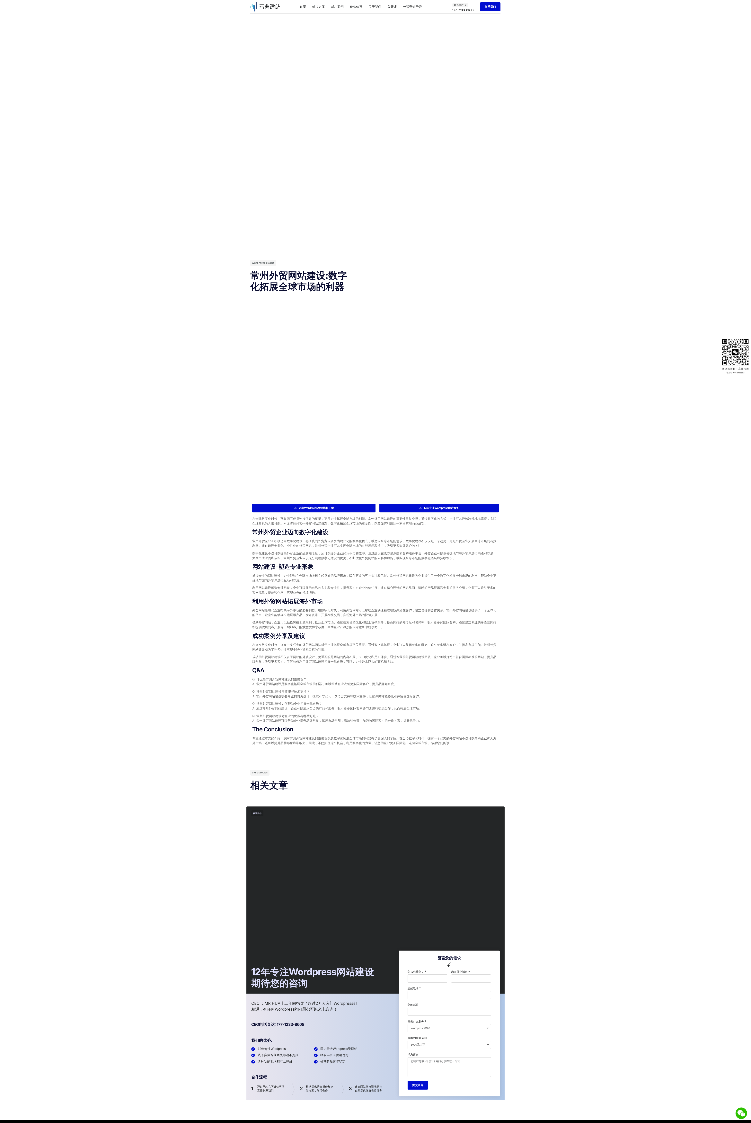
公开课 (392, 7)
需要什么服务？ (417, 1021)
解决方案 (318, 7)
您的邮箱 (413, 1004)
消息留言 (413, 1054)
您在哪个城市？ (460, 971)
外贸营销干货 (412, 7)
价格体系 (356, 7)
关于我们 (375, 7)
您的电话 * (414, 988)
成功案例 (337, 7)
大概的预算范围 (417, 1038)
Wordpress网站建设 (263, 263)
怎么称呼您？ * (417, 971)
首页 (303, 7)
